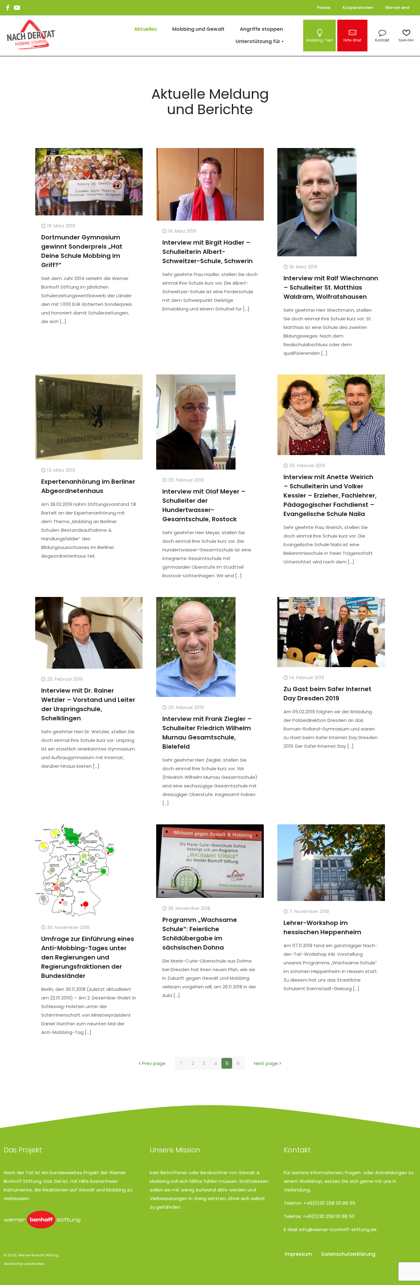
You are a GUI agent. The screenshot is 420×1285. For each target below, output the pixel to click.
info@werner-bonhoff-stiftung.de (338, 1229)
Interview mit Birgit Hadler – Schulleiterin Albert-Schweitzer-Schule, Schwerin (207, 251)
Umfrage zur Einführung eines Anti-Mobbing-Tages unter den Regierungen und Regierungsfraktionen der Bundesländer (87, 957)
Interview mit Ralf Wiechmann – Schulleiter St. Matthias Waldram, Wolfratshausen (330, 287)
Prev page (153, 1063)
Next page (266, 1063)
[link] (42, 1220)
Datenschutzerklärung (348, 1254)
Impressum (298, 1254)
